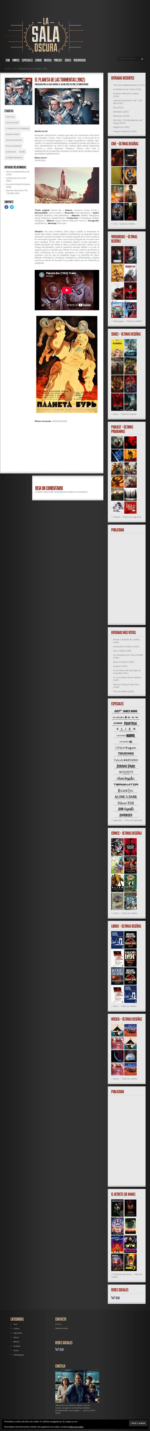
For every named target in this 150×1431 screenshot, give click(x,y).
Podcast (58, 60)
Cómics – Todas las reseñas (125, 913)
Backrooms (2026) (121, 116)
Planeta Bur (11, 152)
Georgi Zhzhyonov (14, 140)
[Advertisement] (67, 448)
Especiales (27, 60)
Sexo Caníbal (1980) (122, 651)
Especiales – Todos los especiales (127, 820)
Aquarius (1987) (120, 666)
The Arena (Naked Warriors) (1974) (129, 85)
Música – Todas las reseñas (125, 1079)
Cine (8, 60)
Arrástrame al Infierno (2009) (126, 646)
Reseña (22, 152)
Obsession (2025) (121, 112)
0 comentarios (82, 84)
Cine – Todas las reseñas (124, 224)
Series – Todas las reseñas (124, 414)
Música (48, 60)
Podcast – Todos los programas (127, 517)
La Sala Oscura (52, 84)
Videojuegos (80, 60)
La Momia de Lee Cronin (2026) (127, 89)
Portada (8, 69)
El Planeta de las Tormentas (17, 129)
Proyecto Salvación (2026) (125, 131)
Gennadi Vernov (12, 134)
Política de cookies (75, 1427)
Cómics (15, 60)
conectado (58, 492)
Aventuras (10, 117)
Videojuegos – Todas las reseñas (127, 321)
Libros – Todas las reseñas (124, 1006)
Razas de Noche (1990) (123, 662)
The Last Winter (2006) (123, 691)
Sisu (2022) (118, 107)
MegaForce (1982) (121, 127)
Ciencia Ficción (12, 123)
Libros (38, 60)
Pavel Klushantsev (13, 146)
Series (68, 60)
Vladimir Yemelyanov (14, 158)
